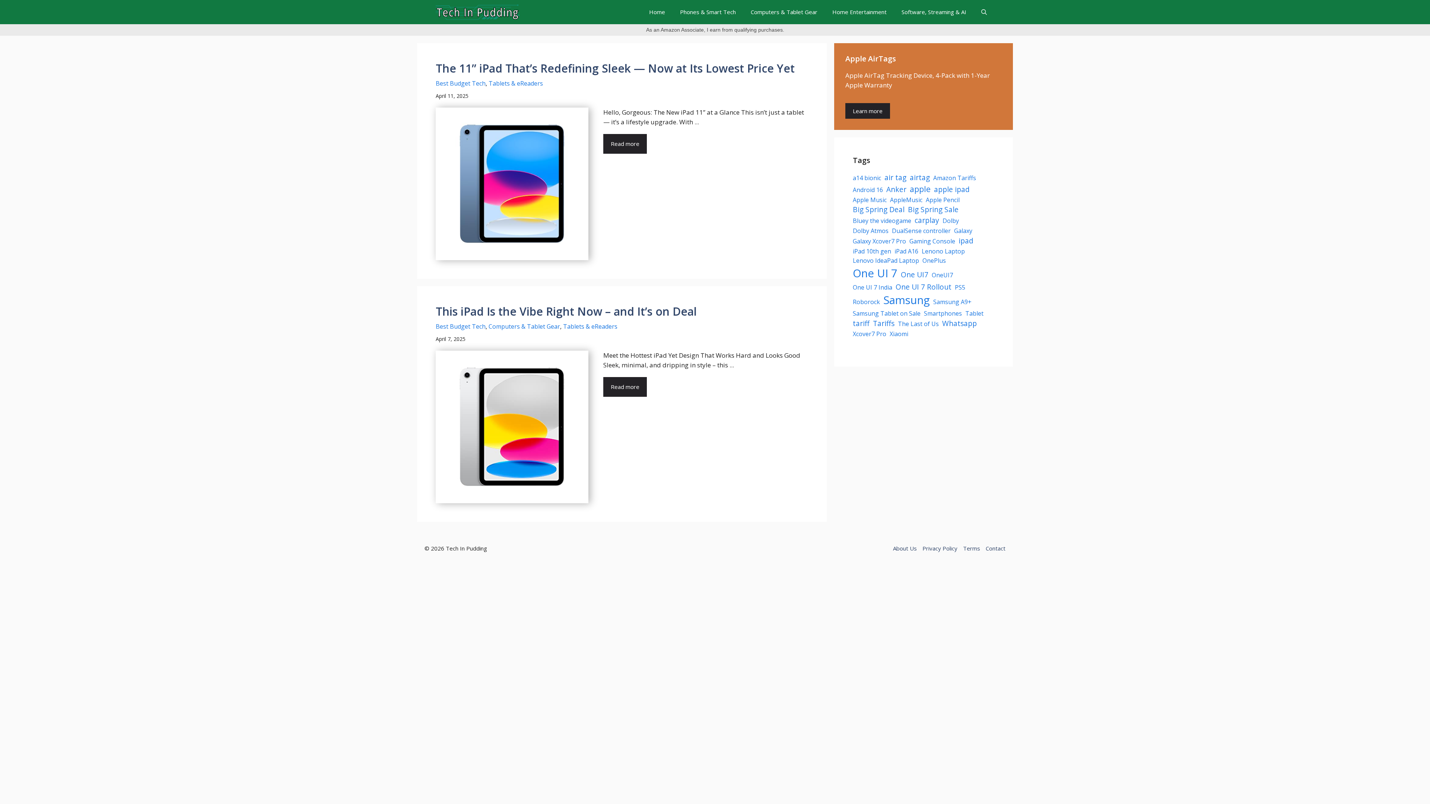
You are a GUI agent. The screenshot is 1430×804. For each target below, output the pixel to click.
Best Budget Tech (461, 83)
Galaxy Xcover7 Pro (879, 241)
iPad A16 (906, 251)
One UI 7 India (872, 287)
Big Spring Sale (933, 209)
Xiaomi (899, 334)
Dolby (951, 221)
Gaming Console (932, 241)
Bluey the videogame (882, 221)
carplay (927, 220)
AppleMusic (906, 200)
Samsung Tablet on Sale (887, 313)
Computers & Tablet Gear (784, 12)
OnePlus (934, 260)
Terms (971, 548)
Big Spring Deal (879, 209)
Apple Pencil (943, 200)
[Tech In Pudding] (477, 12)
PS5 (960, 287)
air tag (895, 177)
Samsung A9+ (952, 302)
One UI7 (914, 274)
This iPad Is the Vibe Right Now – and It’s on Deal (566, 311)
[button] (984, 12)
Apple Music (870, 200)
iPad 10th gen (872, 251)
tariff (861, 323)
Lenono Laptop (943, 251)
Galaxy (963, 231)
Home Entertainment (859, 12)
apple (920, 189)
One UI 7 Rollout (923, 287)
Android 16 (868, 190)
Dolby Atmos (871, 231)
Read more (625, 143)
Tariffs (883, 323)
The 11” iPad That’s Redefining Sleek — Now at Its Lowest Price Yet (615, 68)
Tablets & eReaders (516, 83)
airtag (920, 177)
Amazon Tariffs (954, 178)
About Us (905, 548)
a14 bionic (867, 178)
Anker (896, 189)
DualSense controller (921, 231)
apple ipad (952, 189)
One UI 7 (875, 273)
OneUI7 (942, 275)
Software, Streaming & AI (934, 12)
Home (657, 12)
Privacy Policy (939, 548)
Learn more (868, 111)
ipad (966, 241)
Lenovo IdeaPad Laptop (886, 260)
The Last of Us (918, 324)
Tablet (974, 313)
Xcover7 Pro (869, 334)
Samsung (906, 300)
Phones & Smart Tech (708, 12)
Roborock (866, 302)
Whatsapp (959, 323)
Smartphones (943, 313)
